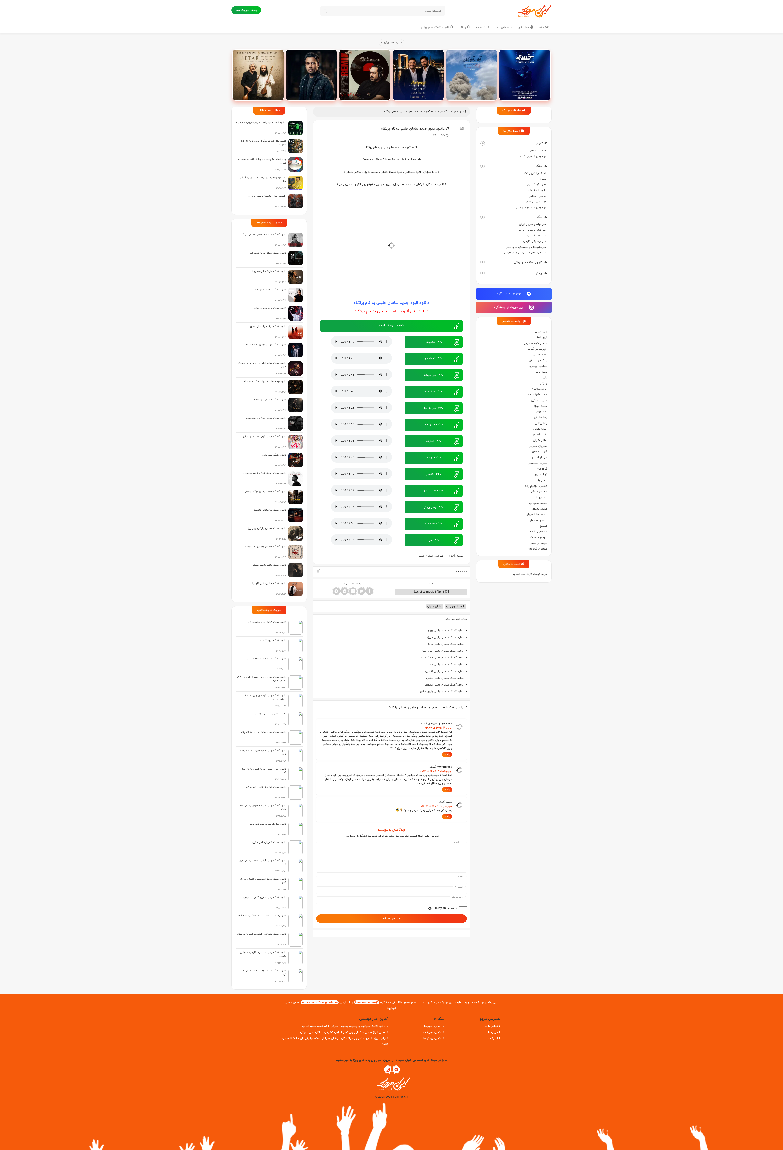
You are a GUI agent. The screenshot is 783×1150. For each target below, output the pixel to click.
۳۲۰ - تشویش (433, 342)
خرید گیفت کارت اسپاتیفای (530, 574)
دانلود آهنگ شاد (536, 190)
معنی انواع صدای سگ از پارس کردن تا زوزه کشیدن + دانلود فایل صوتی (343, 1032)
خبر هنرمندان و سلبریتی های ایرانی (525, 247)
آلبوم (539, 144)
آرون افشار (541, 337)
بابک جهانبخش (538, 360)
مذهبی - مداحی (537, 151)
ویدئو (539, 273)
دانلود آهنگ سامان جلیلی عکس (445, 678)
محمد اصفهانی (538, 503)
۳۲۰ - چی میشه (433, 375)
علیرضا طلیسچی (537, 463)
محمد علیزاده (539, 509)
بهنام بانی (541, 372)
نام (460, 876)
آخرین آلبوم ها (433, 1026)
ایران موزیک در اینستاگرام (509, 307)
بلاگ (540, 217)
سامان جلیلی (425, 556)
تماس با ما (501, 27)
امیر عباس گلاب (537, 349)
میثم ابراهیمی (538, 543)
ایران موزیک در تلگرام (509, 294)
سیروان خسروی (538, 446)
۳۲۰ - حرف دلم (434, 392)
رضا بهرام (541, 412)
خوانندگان (524, 27)
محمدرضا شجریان (536, 514)
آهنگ (539, 166)
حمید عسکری (539, 400)
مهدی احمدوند (538, 537)
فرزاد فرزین (540, 475)
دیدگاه (458, 842)
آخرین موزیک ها (432, 1032)
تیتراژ (543, 179)
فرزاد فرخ (542, 469)
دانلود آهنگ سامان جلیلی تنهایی (444, 671)
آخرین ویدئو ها (432, 1038)
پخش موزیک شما (246, 10)
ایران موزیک (457, 112)
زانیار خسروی (539, 435)
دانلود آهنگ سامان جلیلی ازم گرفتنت (442, 658)
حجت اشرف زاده (537, 395)
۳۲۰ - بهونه (434, 458)
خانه (542, 27)
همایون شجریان (537, 549)
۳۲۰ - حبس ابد (434, 425)
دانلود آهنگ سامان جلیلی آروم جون (443, 651)
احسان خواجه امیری (535, 343)
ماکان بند (541, 480)
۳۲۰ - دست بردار (434, 491)
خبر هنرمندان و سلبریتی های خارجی (525, 253)
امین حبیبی (540, 355)
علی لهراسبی (539, 457)
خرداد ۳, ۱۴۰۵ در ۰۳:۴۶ (438, 728)
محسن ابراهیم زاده (536, 486)
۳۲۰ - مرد (433, 540)
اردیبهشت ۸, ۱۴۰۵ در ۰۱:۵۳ (435, 771)
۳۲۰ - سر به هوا (433, 408)
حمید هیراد (540, 406)
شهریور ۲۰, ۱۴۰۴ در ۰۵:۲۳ (436, 806)
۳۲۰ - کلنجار (433, 474)
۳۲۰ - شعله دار (433, 358)
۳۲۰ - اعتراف (433, 441)
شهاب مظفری (539, 452)
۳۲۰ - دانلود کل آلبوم (391, 326)
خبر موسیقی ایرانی (535, 236)
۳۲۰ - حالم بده (433, 524)
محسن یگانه (539, 497)
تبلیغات (481, 27)
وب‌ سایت (457, 897)
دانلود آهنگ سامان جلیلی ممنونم (444, 685)
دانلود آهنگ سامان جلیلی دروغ (445, 637)
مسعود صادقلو (538, 520)
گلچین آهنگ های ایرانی (435, 27)
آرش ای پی (540, 332)
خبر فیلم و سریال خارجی (532, 230)
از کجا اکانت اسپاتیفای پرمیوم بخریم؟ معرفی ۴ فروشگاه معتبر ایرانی (344, 1026)
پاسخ (447, 754)
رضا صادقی (540, 417)
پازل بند (542, 377)
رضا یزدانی (541, 423)
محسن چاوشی (538, 492)
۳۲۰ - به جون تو (433, 507)
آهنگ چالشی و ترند (535, 173)
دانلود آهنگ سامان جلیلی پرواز (446, 630)
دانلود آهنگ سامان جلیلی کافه (446, 644)
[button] (482, 143)
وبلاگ (463, 27)
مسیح (543, 526)
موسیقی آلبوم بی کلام (533, 156)
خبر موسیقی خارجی (534, 241)
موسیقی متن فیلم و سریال (530, 207)
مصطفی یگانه (538, 532)
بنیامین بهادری (538, 366)
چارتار (544, 383)
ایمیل (459, 887)
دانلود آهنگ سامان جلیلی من (446, 664)
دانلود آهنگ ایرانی (535, 185)
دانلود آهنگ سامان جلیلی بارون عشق (442, 691)
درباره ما (493, 1032)
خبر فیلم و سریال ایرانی (532, 224)
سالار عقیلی (540, 440)
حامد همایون (539, 389)
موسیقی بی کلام (536, 202)
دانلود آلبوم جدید (455, 606)
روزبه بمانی (540, 429)
